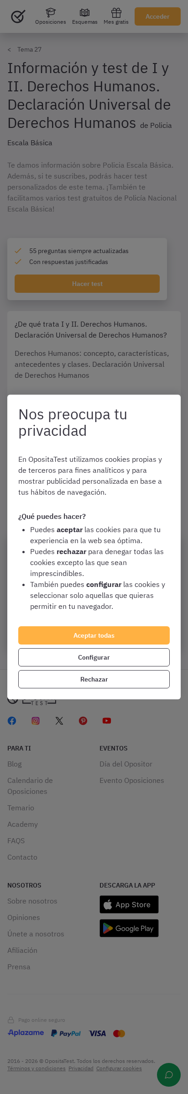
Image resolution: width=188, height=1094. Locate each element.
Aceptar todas (94, 635)
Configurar (94, 657)
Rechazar (94, 679)
